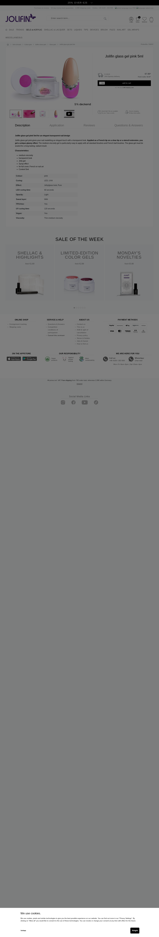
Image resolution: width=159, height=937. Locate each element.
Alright (135, 931)
